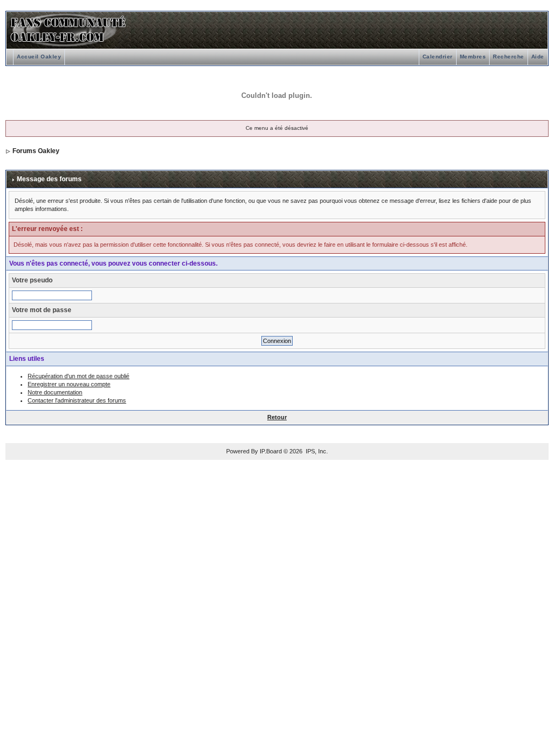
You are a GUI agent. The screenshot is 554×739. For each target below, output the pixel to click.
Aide (537, 57)
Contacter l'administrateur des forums (77, 400)
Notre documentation (55, 392)
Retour (277, 417)
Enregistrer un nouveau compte (69, 384)
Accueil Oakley (39, 57)
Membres (473, 57)
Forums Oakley (36, 151)
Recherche (508, 57)
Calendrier (438, 57)
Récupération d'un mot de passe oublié (78, 376)
